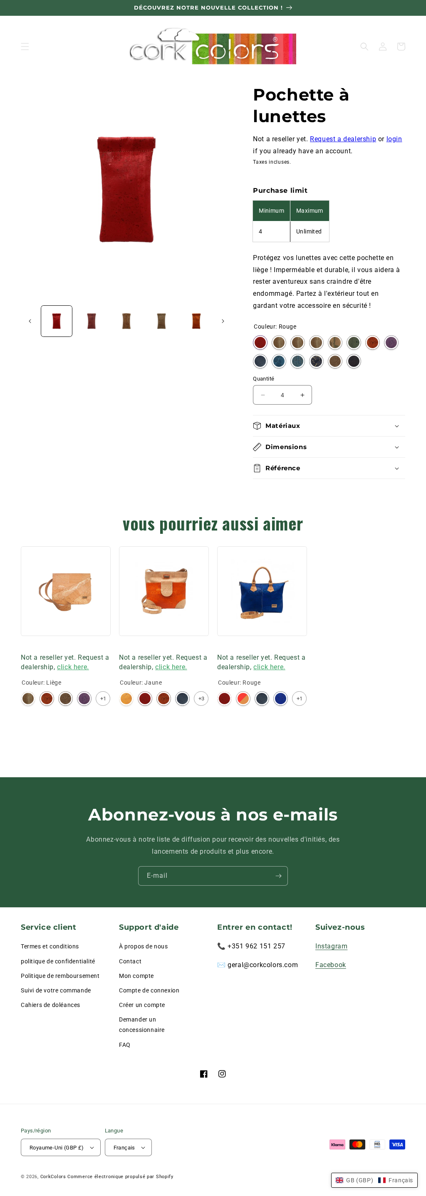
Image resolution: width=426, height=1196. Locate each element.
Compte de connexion (149, 990)
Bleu (280, 698)
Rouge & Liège (243, 698)
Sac (26, 646)
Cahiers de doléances (50, 1005)
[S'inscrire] (278, 876)
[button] (25, 46)
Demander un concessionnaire (142, 1024)
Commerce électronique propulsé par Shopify (120, 1176)
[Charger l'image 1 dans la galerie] (56, 321)
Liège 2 (297, 342)
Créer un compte (142, 1005)
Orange (372, 342)
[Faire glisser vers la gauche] (30, 321)
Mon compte (136, 976)
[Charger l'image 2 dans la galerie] (91, 321)
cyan (297, 361)
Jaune (126, 698)
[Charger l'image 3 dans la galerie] (126, 321)
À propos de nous (143, 946)
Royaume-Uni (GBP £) (57, 1147)
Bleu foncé (260, 361)
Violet (391, 342)
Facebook (330, 965)
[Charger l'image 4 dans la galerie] (161, 321)
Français (124, 1147)
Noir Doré (316, 361)
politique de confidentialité (58, 961)
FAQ (125, 1044)
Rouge (260, 342)
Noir (354, 361)
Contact (130, 961)
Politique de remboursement (60, 976)
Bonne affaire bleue (279, 361)
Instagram (331, 946)
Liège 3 (316, 342)
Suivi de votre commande (56, 990)
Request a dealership (343, 139)
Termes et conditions (50, 946)
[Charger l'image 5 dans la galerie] (196, 321)
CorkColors (53, 1176)
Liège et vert (335, 342)
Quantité (263, 379)
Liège (279, 342)
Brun (335, 361)
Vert (354, 342)
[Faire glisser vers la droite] (223, 321)
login (394, 139)
